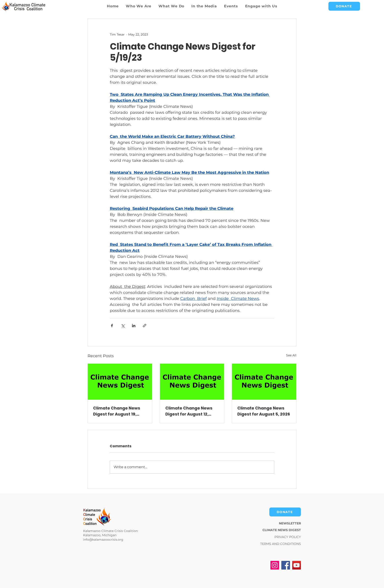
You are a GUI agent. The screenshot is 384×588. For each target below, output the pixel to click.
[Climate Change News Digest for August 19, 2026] (120, 382)
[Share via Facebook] (112, 325)
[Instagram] (274, 565)
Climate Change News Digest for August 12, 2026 (188, 411)
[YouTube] (296, 565)
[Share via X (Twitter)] (123, 325)
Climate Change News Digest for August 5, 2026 (263, 411)
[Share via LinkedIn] (134, 325)
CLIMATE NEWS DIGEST (281, 530)
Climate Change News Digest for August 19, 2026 (116, 411)
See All (291, 355)
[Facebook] (285, 565)
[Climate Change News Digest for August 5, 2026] (264, 382)
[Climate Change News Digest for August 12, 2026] (192, 382)
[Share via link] (144, 325)
